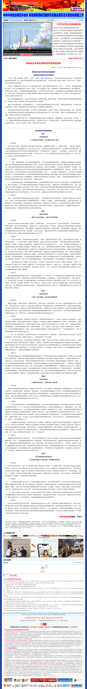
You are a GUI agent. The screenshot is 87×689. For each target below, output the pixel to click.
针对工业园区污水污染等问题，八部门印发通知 (69, 49)
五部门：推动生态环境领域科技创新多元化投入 (69, 30)
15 (50, 49)
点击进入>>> (34, 20)
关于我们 (24, 614)
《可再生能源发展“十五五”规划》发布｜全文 (68, 54)
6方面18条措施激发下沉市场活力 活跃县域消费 (69, 46)
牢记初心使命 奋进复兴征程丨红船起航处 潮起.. (33, 51)
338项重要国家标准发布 (71, 555)
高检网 (69, 67)
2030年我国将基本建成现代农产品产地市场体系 (69, 35)
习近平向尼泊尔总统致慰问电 (69, 24)
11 (40, 49)
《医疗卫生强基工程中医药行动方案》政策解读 (69, 51)
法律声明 (34, 614)
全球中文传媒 (17, 5)
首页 (6, 58)
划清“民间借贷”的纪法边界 (17, 555)
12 (43, 49)
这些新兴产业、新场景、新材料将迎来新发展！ (69, 33)
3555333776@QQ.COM (15, 20)
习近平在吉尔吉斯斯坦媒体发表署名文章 (67, 28)
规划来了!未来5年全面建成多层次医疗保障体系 (69, 43)
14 (47, 49)
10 (38, 49)
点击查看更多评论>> (79, 562)
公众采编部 (29, 614)
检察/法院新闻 (13, 58)
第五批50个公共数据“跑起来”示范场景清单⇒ (68, 41)
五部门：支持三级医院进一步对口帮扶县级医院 (69, 38)
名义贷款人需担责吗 (44, 555)
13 (45, 49)
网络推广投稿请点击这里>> (76, 58)
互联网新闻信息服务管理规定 (29, 584)
